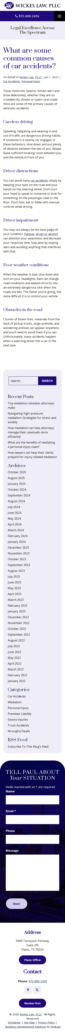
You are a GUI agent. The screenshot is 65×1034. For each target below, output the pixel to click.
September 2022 (19, 635)
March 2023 (16, 600)
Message (12, 851)
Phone (10, 831)
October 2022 (17, 629)
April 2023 (14, 594)
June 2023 (14, 582)
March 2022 (16, 669)
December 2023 (18, 548)
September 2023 (19, 565)
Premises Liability (19, 714)
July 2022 (14, 646)
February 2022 (17, 675)
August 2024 (16, 501)
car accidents (39, 181)
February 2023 (17, 606)
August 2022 (16, 640)
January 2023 (16, 611)
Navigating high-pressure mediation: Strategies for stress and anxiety (32, 417)
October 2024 (17, 490)
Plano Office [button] (32, 960)
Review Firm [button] (32, 1003)
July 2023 (14, 577)
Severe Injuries (18, 720)
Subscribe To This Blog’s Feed (28, 747)
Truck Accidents (18, 725)
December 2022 (18, 617)
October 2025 (17, 472)
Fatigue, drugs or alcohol (41, 234)
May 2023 (14, 588)
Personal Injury (30, 81)
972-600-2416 (29, 16)
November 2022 (18, 623)
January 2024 (16, 542)
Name (10, 791)
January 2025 (16, 484)
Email (11, 811)
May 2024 (14, 519)
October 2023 (17, 559)
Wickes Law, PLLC (30, 77)
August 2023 (16, 571)
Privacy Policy (46, 1022)
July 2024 (14, 507)
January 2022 (16, 681)
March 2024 (16, 530)
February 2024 (17, 536)
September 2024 (19, 495)
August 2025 (16, 478)
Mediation (14, 702)
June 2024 (14, 513)
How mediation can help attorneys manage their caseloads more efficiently (31, 432)
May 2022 (14, 658)
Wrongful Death (19, 731)
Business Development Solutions (25, 1026)
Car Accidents (11, 81)
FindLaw (56, 1026)
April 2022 (14, 664)
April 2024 (14, 524)
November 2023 (18, 553)
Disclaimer (14, 1022)
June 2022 (14, 652)
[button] (59, 16)
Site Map (29, 1022)
